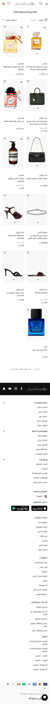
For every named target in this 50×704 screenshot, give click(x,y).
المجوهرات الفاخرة (40, 478)
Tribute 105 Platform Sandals (16, 236)
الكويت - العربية (41, 660)
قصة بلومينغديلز (41, 562)
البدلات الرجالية (41, 464)
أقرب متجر (43, 567)
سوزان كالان (42, 232)
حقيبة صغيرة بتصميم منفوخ (37, 178)
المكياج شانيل (42, 445)
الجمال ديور (43, 412)
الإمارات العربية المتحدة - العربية (38, 649)
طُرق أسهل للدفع (40, 576)
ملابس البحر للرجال (40, 482)
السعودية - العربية (40, 669)
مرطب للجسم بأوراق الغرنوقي (16, 179)
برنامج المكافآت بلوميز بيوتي (38, 624)
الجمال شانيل (42, 407)
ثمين (45, 347)
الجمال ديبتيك (42, 425)
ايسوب (21, 175)
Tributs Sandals (40, 293)
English (39, 496)
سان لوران (43, 118)
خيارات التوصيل (41, 527)
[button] (37, 53)
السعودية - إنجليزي (40, 665)
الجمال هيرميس (41, 454)
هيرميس (20, 63)
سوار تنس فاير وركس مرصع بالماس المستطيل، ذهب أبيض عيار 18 (37, 237)
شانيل (44, 63)
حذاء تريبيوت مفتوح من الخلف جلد (15, 294)
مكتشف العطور (41, 619)
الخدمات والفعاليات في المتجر (38, 613)
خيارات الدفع (42, 531)
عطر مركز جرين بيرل (39, 350)
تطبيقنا (44, 571)
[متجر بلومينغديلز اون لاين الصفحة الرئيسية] (25, 3)
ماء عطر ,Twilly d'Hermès (14, 121)
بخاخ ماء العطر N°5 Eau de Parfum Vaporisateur (36, 68)
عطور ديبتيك (42, 436)
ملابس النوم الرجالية (39, 473)
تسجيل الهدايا (41, 607)
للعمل (44, 581)
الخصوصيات (42, 585)
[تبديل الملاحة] (46, 3)
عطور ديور (43, 416)
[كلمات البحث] (40, 3)
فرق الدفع (43, 545)
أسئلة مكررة (42, 550)
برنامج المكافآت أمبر (39, 631)
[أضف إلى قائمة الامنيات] (28, 27)
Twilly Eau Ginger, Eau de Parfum (13, 68)
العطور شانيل (41, 421)
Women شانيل (41, 449)
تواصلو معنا (42, 522)
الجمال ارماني (42, 440)
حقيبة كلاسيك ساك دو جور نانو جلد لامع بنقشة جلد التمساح (37, 122)
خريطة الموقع (41, 594)
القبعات (44, 469)
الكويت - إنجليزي (41, 656)
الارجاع (45, 541)
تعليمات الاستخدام (40, 590)
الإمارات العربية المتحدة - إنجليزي (38, 642)
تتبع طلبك (43, 536)
